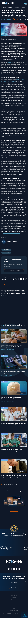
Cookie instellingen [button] (14, 610)
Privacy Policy (14, 601)
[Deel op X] (23, 19)
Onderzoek (9, 7)
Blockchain (6, 252)
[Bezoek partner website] (12, 548)
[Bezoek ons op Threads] (8, 569)
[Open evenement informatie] (24, 614)
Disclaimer (14, 604)
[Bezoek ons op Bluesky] (11, 569)
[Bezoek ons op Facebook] (14, 569)
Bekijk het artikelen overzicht (11, 484)
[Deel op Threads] (20, 19)
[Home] (1, 7)
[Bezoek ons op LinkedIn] (16, 569)
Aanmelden (14, 587)
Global (14, 608)
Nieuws (4, 7)
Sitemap (14, 606)
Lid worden (14, 510)
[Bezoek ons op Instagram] (19, 569)
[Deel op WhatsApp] (26, 279)
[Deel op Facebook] (21, 279)
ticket (4, 295)
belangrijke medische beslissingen (11, 233)
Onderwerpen (14, 599)
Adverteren (14, 597)
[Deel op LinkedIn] (23, 279)
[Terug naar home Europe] (7, 3)
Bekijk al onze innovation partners (14, 539)
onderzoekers (10, 62)
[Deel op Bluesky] (25, 19)
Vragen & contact (14, 595)
